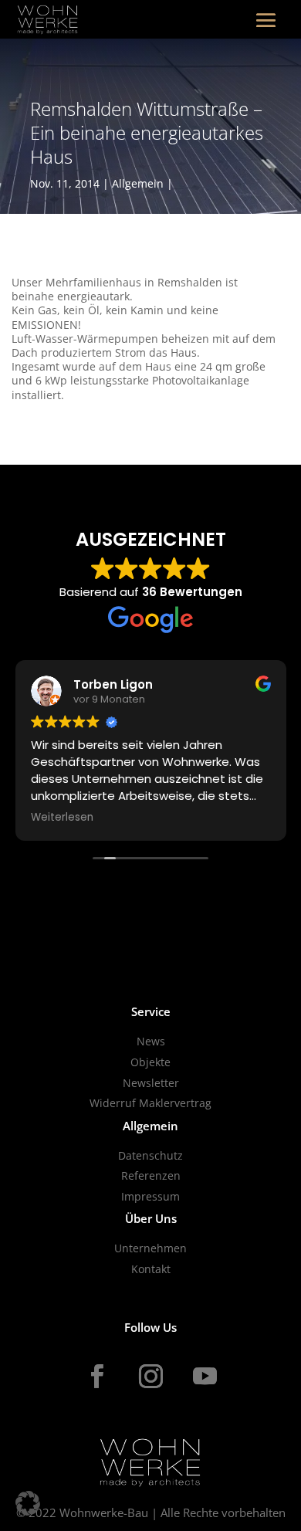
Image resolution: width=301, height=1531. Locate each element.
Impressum (150, 1196)
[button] (28, 1503)
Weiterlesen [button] (62, 818)
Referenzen (151, 1175)
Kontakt (151, 1269)
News (151, 1041)
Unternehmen (150, 1248)
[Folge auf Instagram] (150, 1377)
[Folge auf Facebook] (96, 1377)
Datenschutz (150, 1155)
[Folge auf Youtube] (204, 1377)
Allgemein (138, 183)
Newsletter (151, 1082)
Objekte (150, 1062)
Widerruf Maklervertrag (150, 1103)
